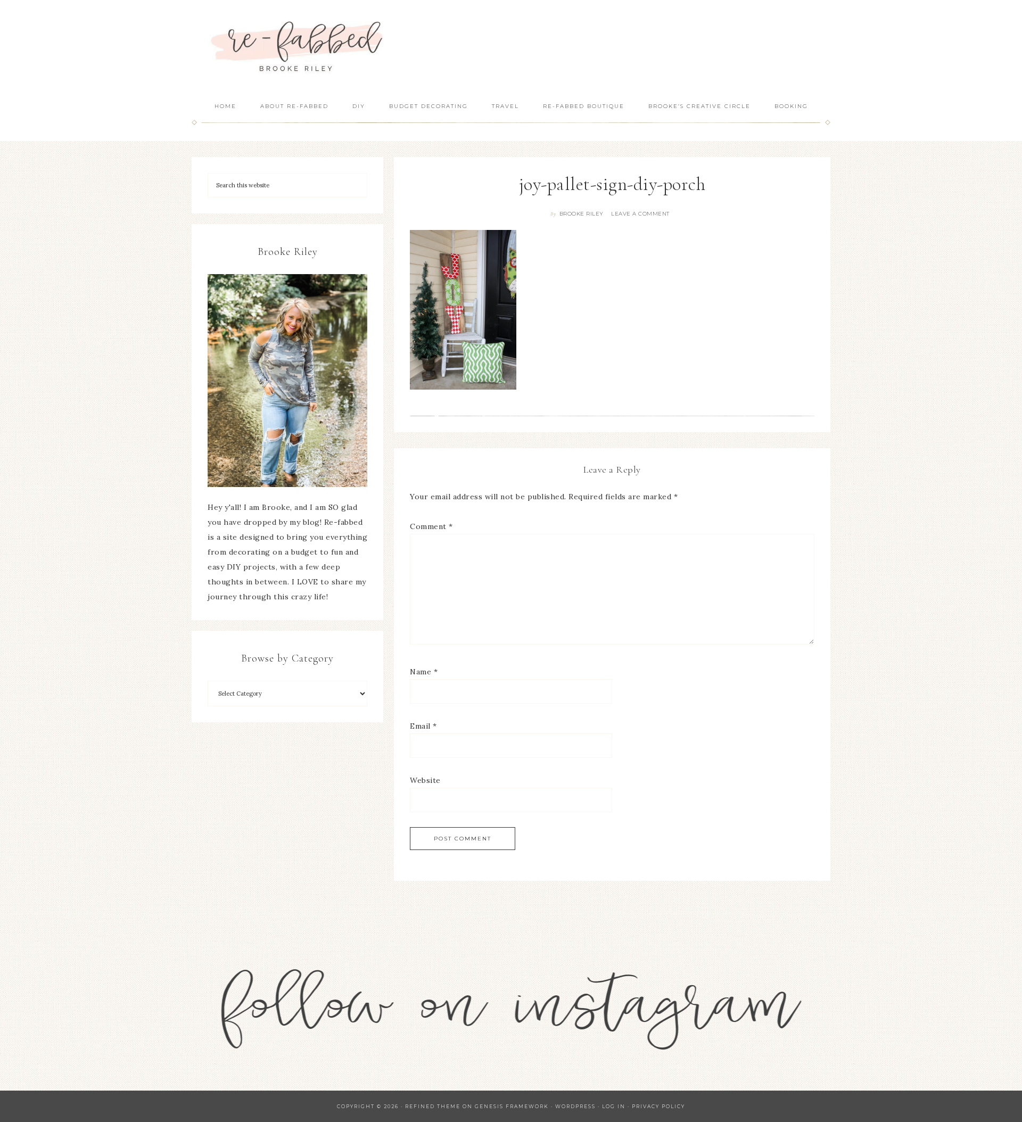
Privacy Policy (658, 1106)
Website (425, 780)
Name (424, 671)
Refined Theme (432, 1106)
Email (423, 726)
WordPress (575, 1106)
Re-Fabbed (298, 46)
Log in (613, 1106)
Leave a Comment (640, 213)
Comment (431, 526)
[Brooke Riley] (287, 380)
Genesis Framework (512, 1106)
